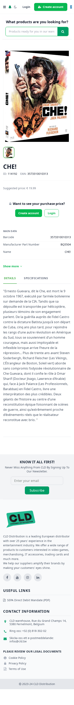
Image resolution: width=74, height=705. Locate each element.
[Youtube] (17, 577)
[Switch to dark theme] (15, 7)
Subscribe (37, 490)
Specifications (36, 278)
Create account (53, 7)
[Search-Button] (62, 31)
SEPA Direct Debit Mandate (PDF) (28, 600)
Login (51, 213)
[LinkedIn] (38, 577)
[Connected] (9, 7)
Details (10, 278)
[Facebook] (7, 577)
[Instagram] (28, 577)
